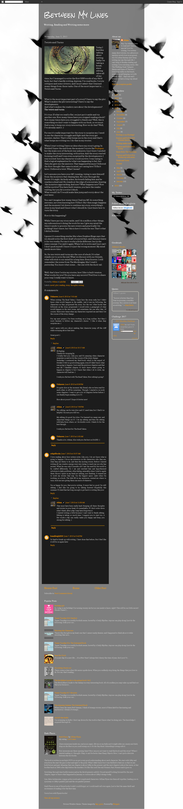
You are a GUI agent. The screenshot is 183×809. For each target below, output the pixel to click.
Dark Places (63, 737)
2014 (117, 105)
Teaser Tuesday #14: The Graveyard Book (70, 643)
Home (76, 588)
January (120, 181)
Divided (119, 164)
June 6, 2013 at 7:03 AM (68, 297)
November (121, 115)
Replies (56, 343)
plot (57, 285)
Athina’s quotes (119, 293)
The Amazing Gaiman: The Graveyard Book (71, 705)
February (120, 178)
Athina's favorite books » (130, 282)
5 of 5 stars (71, 739)
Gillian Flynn (76, 737)
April (119, 171)
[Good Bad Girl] (120, 262)
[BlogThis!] (74, 282)
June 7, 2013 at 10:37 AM (71, 454)
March (119, 175)
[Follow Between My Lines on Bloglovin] (122, 209)
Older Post (100, 588)
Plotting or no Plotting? (125, 135)
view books (135, 338)
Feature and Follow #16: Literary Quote (125, 139)
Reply (52, 338)
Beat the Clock (60, 655)
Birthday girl (59, 606)
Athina (59, 348)
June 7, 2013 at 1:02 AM (74, 436)
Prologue (99, 148)
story (68, 285)
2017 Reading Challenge (125, 321)
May (118, 168)
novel (52, 285)
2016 (117, 98)
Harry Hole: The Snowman (126, 152)
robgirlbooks (55, 454)
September (121, 122)
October (120, 118)
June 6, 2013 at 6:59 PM (74, 384)
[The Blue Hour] (120, 277)
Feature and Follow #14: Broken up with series (125, 156)
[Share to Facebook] (79, 282)
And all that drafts (61, 718)
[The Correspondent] (134, 262)
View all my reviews (52, 798)
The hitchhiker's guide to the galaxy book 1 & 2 (73, 680)
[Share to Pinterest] (81, 282)
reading (62, 285)
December (121, 111)
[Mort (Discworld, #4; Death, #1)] (115, 277)
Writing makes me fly (124, 143)
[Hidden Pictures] (120, 270)
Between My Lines (76, 15)
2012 (117, 186)
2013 (117, 108)
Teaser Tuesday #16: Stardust (66, 618)
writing (81, 285)
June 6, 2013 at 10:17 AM (75, 348)
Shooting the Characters (64, 631)
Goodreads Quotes (132, 310)
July (118, 128)
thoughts (74, 285)
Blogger (116, 804)
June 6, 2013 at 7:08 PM (74, 407)
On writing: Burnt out (63, 668)
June (119, 132)
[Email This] (72, 282)
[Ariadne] (115, 270)
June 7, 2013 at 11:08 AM (75, 502)
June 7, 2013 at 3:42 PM (73, 536)
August (120, 125)
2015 (117, 102)
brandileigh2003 (56, 536)
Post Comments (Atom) (63, 593)
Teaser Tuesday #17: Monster (66, 693)
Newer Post (50, 588)
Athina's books (118, 246)
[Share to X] (77, 282)
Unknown (54, 297)
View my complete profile (122, 84)
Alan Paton (129, 305)
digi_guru (99, 804)
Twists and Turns (122, 160)
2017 (117, 95)
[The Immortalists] (129, 277)
